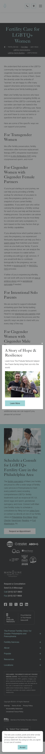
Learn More (15, 403)
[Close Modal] (42, 343)
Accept (22, 747)
